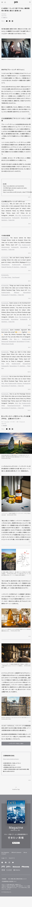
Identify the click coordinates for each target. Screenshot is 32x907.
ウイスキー (13, 421)
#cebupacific (16, 217)
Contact (3, 854)
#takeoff (3, 267)
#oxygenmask (27, 363)
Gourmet (7, 421)
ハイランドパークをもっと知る (16, 743)
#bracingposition (6, 217)
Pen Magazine (5, 852)
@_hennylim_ (5, 203)
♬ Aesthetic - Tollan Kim (19, 267)
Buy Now (15, 842)
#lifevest (16, 292)
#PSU (3, 405)
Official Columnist (16, 852)
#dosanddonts (5, 264)
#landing (9, 267)
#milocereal (4, 341)
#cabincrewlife (26, 215)
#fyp (16, 215)
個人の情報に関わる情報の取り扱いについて (17, 878)
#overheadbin (5, 319)
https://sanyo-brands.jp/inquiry (11, 759)
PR (2, 421)
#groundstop (24, 217)
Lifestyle (3, 13)
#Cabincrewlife (16, 363)
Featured (22, 421)
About (25, 852)
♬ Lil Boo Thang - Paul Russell (10, 277)
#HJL (20, 215)
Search (11, 858)
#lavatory (20, 383)
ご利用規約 (3, 878)
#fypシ (17, 317)
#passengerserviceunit (13, 405)
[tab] (2, 2)
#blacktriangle (5, 247)
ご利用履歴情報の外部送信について (8, 881)
